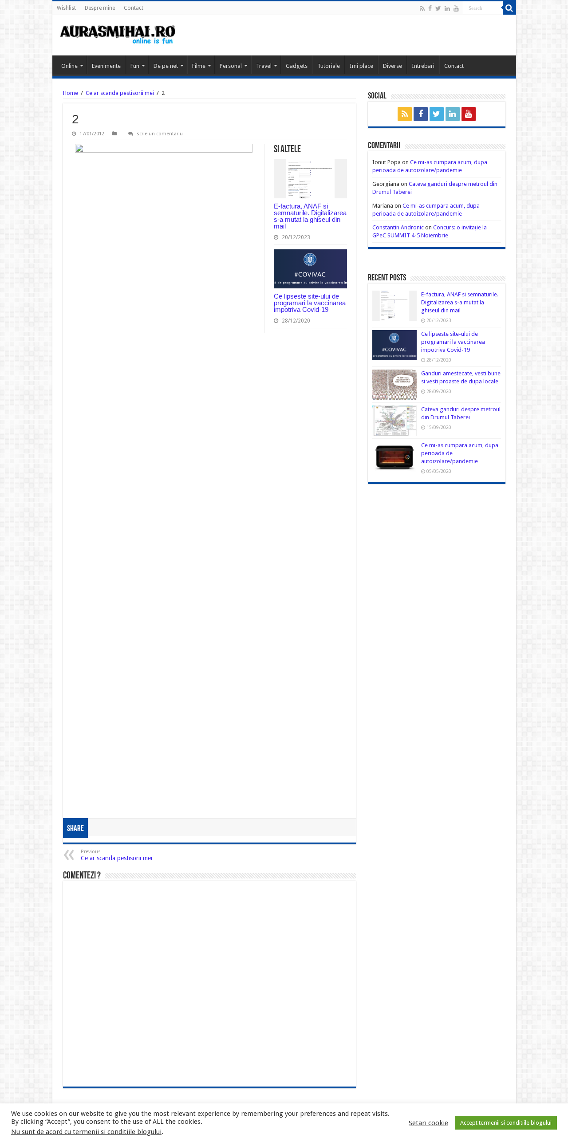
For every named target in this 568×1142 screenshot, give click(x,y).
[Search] (509, 8)
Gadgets (297, 66)
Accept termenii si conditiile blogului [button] (506, 1122)
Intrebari (423, 66)
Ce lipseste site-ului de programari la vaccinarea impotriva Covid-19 (310, 302)
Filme (198, 66)
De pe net (166, 66)
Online (69, 66)
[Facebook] (430, 8)
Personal (231, 66)
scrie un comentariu (160, 134)
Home (70, 93)
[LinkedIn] (447, 8)
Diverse (392, 66)
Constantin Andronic (398, 227)
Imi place (361, 66)
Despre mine (100, 8)
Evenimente (106, 66)
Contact (133, 8)
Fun (134, 66)
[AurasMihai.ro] (118, 35)
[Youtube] (456, 8)
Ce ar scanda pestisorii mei (120, 93)
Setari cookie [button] (428, 1123)
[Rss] (422, 8)
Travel (264, 66)
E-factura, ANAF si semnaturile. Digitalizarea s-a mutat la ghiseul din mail (310, 216)
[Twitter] (438, 8)
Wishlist (66, 8)
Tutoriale (328, 66)
